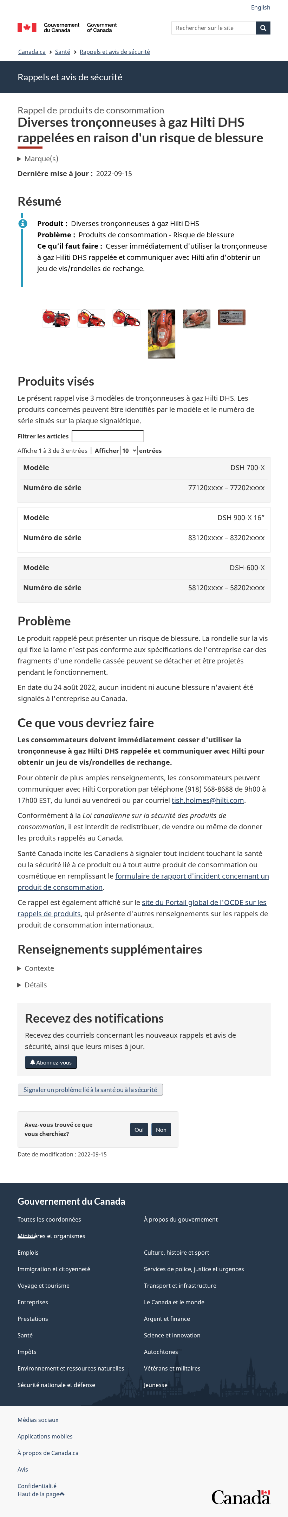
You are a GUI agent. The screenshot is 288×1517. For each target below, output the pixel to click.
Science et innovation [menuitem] (172, 1335)
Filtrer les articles (43, 436)
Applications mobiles (45, 1436)
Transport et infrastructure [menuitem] (180, 1286)
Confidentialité (37, 1486)
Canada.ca (32, 52)
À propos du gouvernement (181, 1219)
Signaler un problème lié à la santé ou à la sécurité (90, 1089)
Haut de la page (38, 1494)
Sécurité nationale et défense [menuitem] (56, 1385)
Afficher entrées (128, 451)
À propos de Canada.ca (48, 1453)
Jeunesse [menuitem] (156, 1385)
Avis (23, 1469)
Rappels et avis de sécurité (115, 52)
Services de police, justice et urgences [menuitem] (194, 1269)
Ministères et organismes (51, 1236)
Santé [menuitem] (25, 1335)
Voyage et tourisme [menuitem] (44, 1286)
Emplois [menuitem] (28, 1252)
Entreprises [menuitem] (33, 1302)
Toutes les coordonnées (49, 1219)
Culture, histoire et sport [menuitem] (176, 1252)
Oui (139, 1129)
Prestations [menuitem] (33, 1319)
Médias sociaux (38, 1420)
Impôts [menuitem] (27, 1352)
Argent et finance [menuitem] (167, 1319)
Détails (36, 985)
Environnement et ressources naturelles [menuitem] (71, 1368)
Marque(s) (41, 158)
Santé (62, 52)
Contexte (39, 968)
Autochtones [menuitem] (161, 1352)
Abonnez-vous (53, 1062)
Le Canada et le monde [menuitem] (174, 1302)
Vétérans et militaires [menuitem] (172, 1368)
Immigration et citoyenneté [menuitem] (54, 1269)
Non (161, 1129)
